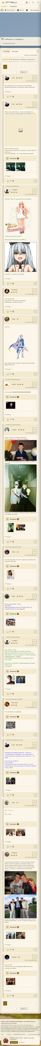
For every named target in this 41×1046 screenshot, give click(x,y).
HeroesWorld (4, 6)
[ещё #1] (35, 96)
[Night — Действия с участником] (34, 596)
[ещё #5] (35, 374)
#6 (26, 387)
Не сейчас (22, 1042)
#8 (26, 555)
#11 (26, 707)
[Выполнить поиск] (37, 51)
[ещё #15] (35, 995)
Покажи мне (14, 1042)
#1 (26, 81)
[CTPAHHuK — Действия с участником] (34, 854)
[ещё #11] (35, 734)
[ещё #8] (35, 588)
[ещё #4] (35, 311)
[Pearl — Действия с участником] (34, 802)
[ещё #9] (35, 632)
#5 (26, 322)
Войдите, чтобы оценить (28, 59)
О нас (2, 1034)
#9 (26, 599)
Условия (8, 1034)
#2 (26, 107)
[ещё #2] (35, 181)
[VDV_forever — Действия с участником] (34, 704)
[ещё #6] (35, 419)
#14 (26, 857)
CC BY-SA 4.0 (29, 1025)
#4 (26, 294)
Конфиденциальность (20, 1034)
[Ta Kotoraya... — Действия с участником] (34, 291)
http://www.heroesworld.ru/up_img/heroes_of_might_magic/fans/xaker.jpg (20, 151)
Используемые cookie (34, 1034)
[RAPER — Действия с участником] (34, 384)
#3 (26, 194)
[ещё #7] (35, 541)
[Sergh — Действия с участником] (34, 319)
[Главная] (9, 2)
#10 (26, 645)
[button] (28, 2)
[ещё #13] (35, 846)
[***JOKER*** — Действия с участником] (34, 191)
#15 (26, 960)
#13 (26, 805)
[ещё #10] (35, 694)
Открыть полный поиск (30, 55)
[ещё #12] (35, 795)
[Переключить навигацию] (38, 2)
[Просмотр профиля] (8, 78)
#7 (26, 433)
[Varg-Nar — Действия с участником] (34, 429)
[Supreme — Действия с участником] (34, 957)
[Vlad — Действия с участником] (34, 78)
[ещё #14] (35, 949)
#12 (26, 748)
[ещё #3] (35, 283)
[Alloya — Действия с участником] (34, 552)
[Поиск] (33, 2)
